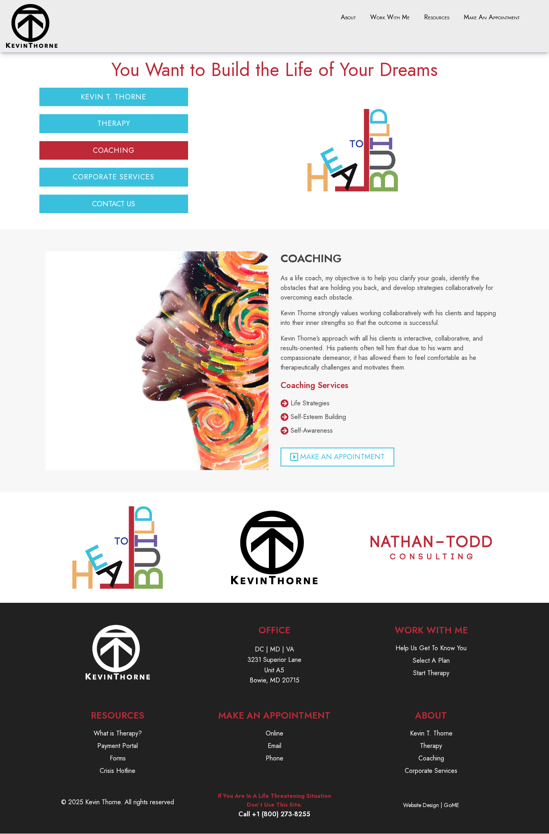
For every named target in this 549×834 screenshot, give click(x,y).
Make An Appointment (492, 17)
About (348, 17)
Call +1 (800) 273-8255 (274, 814)
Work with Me (390, 17)
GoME (451, 805)
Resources (436, 17)
